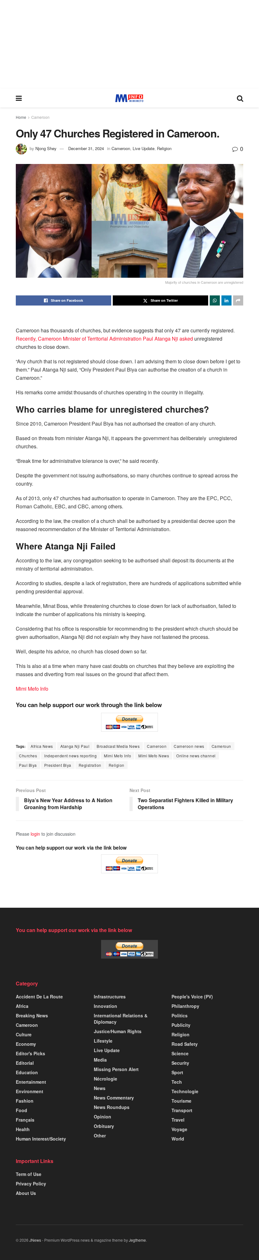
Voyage (179, 1129)
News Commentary (114, 1097)
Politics (180, 1015)
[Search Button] (240, 97)
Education (27, 1072)
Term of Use (28, 1174)
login (35, 834)
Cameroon (40, 117)
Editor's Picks (30, 1053)
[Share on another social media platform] (238, 300)
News (99, 1088)
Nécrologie (105, 1078)
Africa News (42, 746)
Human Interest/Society (41, 1139)
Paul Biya (28, 765)
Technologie (185, 1091)
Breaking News (32, 1015)
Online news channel (196, 755)
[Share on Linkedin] (226, 300)
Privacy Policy (31, 1183)
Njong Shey (46, 148)
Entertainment (31, 1082)
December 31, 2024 (86, 148)
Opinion (102, 1116)
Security (180, 1063)
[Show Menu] (19, 97)
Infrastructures (110, 996)
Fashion (24, 1101)
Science (180, 1053)
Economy (26, 1044)
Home (21, 117)
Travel (178, 1120)
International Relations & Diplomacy (121, 1018)
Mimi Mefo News (153, 755)
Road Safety (185, 1044)
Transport (182, 1110)
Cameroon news (189, 746)
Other (100, 1135)
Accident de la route (39, 996)
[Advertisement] (129, 44)
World (178, 1139)
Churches (28, 755)
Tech (177, 1082)
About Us (26, 1193)
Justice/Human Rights (118, 1031)
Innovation (105, 1006)
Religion (164, 148)
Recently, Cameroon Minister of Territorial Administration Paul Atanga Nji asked (105, 338)
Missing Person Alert (116, 1069)
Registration (90, 765)
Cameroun (221, 746)
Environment (29, 1091)
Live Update (143, 148)
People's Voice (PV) (192, 996)
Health (23, 1129)
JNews (35, 1240)
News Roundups (112, 1107)
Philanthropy (185, 1006)
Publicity (181, 1025)
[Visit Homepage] (129, 98)
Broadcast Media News (118, 746)
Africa (22, 1006)
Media (100, 1060)
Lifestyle (103, 1041)
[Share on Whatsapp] (215, 300)
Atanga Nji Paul (75, 746)
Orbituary (104, 1126)
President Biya (57, 765)
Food (21, 1110)
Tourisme (181, 1101)
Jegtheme (137, 1240)
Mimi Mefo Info (32, 688)
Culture (24, 1034)
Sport (177, 1072)
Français (25, 1120)
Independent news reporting (70, 755)
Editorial (25, 1063)
